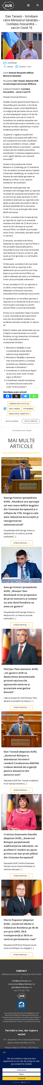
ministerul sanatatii (19, 413)
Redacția (10, 67)
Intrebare (28, 408)
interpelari (12, 63)
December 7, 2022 (25, 67)
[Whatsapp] (34, 396)
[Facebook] (7, 396)
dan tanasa (14, 408)
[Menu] (28, 5)
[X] (16, 396)
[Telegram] (25, 396)
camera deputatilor (19, 403)
